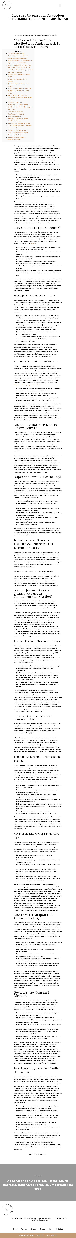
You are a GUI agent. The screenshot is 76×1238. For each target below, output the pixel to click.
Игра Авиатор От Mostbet (16, 114)
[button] (60, 5)
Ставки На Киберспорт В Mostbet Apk (19, 88)
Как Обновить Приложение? (16, 53)
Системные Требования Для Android (19, 123)
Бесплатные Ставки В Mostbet (17, 95)
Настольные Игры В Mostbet (16, 137)
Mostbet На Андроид (14, 139)
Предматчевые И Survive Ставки (18, 105)
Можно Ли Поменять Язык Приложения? (20, 60)
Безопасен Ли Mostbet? (15, 111)
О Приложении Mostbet (15, 116)
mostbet (33, 244)
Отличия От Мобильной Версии (17, 58)
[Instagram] (3, 1224)
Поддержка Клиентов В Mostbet (18, 56)
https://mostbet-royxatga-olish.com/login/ (27, 385)
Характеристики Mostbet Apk (17, 63)
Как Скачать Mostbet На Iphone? (18, 130)
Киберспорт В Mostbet (15, 102)
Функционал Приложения (16, 128)
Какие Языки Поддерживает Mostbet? (20, 126)
